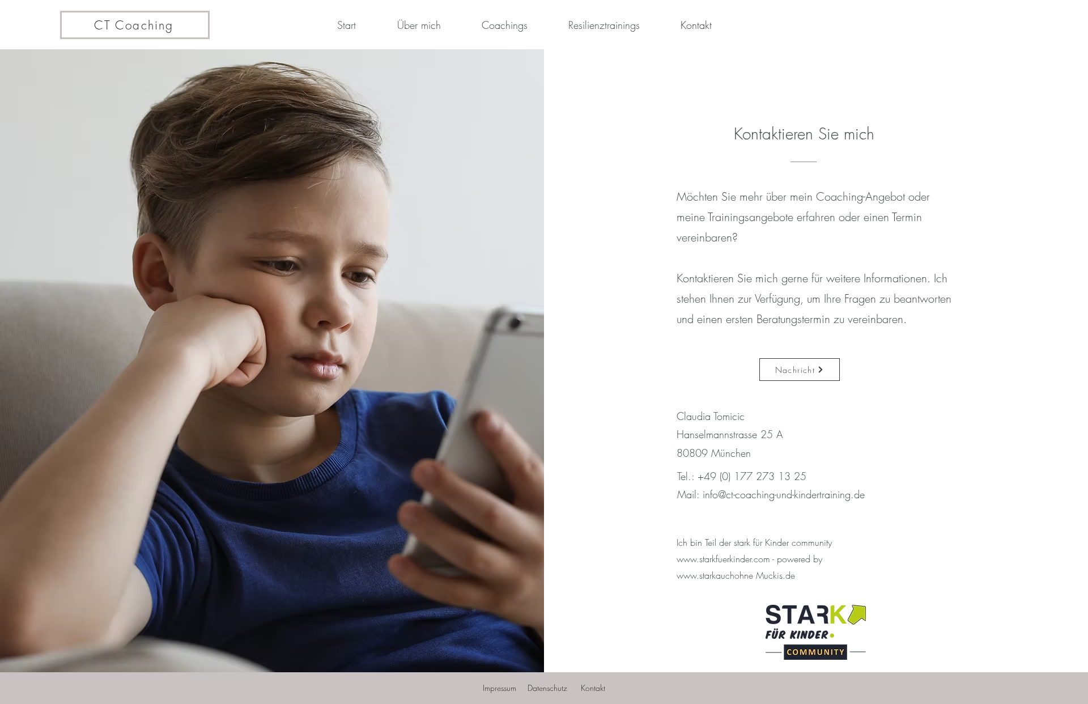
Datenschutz (547, 687)
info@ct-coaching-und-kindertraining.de (784, 494)
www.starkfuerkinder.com (723, 559)
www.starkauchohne (715, 575)
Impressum (499, 687)
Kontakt (593, 687)
